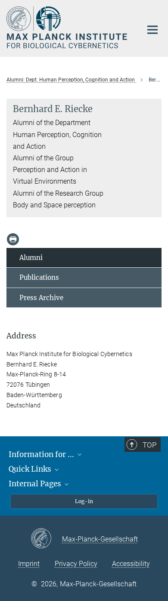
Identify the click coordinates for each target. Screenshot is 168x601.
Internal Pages (36, 483)
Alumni (31, 258)
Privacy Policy (76, 564)
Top (149, 445)
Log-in (84, 501)
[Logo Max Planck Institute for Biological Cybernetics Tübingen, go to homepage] (67, 27)
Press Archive (41, 298)
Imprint (29, 564)
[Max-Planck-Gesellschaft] (46, 539)
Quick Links (31, 469)
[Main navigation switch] (152, 29)
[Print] (12, 239)
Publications (39, 277)
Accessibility (131, 564)
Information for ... (42, 454)
